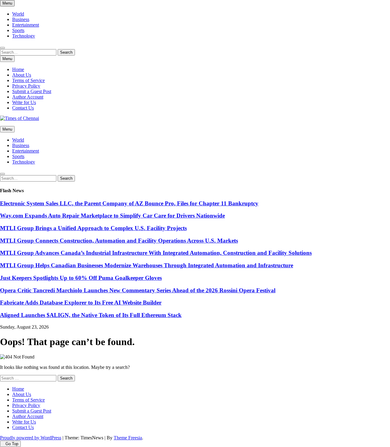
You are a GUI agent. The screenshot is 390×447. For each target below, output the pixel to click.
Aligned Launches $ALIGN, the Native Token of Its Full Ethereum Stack (91, 315)
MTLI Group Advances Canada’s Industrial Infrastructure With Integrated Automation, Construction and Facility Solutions (156, 253)
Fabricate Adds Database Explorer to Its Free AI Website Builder (80, 302)
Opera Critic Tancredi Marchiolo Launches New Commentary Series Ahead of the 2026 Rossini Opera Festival (137, 290)
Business (20, 19)
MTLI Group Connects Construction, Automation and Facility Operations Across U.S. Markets (119, 240)
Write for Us (24, 102)
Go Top (11, 444)
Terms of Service (28, 80)
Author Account (27, 96)
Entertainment (25, 24)
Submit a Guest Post (31, 91)
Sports (18, 30)
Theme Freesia (128, 437)
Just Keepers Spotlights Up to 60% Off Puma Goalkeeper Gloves (81, 278)
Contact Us (23, 107)
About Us (21, 75)
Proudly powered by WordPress (30, 437)
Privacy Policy (26, 85)
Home (18, 69)
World (18, 13)
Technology (23, 35)
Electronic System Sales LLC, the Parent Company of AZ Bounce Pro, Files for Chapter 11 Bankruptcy (129, 203)
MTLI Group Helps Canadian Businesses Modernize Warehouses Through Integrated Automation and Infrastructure (146, 265)
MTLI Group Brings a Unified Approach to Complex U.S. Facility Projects (93, 228)
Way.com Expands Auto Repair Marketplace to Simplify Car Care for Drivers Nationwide (112, 215)
